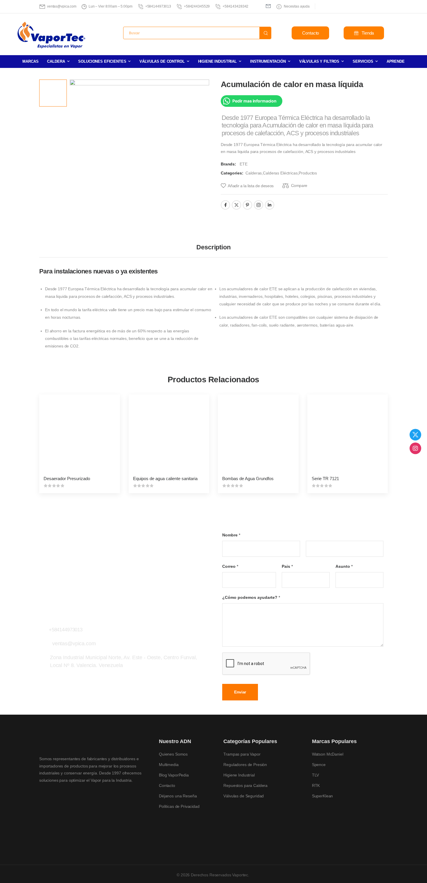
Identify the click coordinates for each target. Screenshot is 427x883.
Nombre (231, 535)
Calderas (253, 173)
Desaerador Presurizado (67, 478)
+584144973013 (65, 629)
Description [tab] (213, 247)
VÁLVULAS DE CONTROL (161, 61)
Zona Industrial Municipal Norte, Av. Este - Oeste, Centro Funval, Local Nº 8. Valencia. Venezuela (123, 661)
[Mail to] (268, 5)
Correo (230, 566)
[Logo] (51, 35)
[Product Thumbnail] (139, 148)
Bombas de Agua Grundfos (248, 478)
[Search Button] (265, 33)
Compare (299, 185)
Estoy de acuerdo (259, 866)
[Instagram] (415, 448)
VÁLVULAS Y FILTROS (319, 61)
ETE (243, 164)
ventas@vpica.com (74, 643)
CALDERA (56, 61)
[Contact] (44, 626)
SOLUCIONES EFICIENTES (102, 61)
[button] (416, 865)
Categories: (232, 173)
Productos (308, 173)
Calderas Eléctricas (280, 173)
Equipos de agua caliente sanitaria (165, 478)
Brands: (229, 164)
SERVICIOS (363, 61)
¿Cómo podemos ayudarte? (251, 597)
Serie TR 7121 (325, 478)
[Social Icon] (225, 205)
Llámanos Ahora (66, 622)
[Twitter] (415, 435)
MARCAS (30, 61)
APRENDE (396, 61)
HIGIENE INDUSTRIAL (217, 61)
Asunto (344, 566)
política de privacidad (388, 865)
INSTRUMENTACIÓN (268, 61)
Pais (287, 566)
